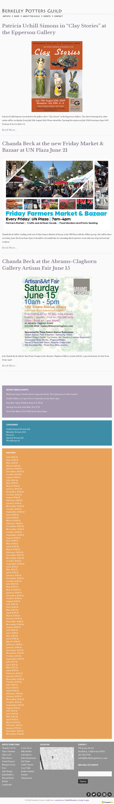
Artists (6, 16)
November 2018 (14, 624)
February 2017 (13, 673)
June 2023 (11, 515)
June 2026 (11, 460)
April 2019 (11, 613)
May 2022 (11, 543)
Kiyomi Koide (8, 778)
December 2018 (13, 621)
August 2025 (12, 477)
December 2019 (13, 595)
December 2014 (13, 731)
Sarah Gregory (8, 761)
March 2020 (12, 590)
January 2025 (12, 489)
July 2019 (10, 604)
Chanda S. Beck (8, 748)
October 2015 (12, 702)
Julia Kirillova (8, 775)
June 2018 (11, 633)
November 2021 (14, 558)
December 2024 (13, 492)
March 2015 (11, 722)
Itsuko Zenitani (27, 771)
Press (8, 435)
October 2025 (12, 474)
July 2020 (11, 584)
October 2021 (12, 561)
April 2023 (11, 518)
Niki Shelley (26, 751)
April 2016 (11, 691)
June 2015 (11, 714)
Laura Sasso (26, 748)
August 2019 (12, 601)
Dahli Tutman (27, 765)
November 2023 (14, 506)
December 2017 (13, 650)
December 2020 (14, 578)
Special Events (13, 438)
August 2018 (12, 627)
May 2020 (11, 587)
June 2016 (11, 688)
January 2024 (12, 503)
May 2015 (10, 716)
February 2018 (13, 644)
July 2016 (10, 685)
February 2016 (13, 693)
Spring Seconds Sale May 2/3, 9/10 (23, 407)
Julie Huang (7, 771)
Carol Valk (25, 768)
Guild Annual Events (16, 429)
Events (47, 16)
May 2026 (11, 463)
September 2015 (14, 705)
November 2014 (13, 734)
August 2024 (12, 497)
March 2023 (12, 520)
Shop (16, 16)
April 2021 (11, 572)
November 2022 (14, 529)
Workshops (11, 440)
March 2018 (12, 641)
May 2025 (11, 483)
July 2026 (11, 457)
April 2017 (11, 670)
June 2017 (11, 665)
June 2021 (11, 567)
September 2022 (14, 535)
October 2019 (12, 598)
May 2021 (10, 569)
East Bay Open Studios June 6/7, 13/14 (24, 403)
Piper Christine (8, 751)
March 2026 (12, 466)
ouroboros (59, 800)
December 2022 (13, 526)
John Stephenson (28, 758)
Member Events (14, 432)
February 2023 (13, 523)
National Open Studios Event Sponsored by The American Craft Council (41, 394)
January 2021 (12, 575)
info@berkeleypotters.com (92, 758)
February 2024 (13, 500)
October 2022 (12, 532)
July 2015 (10, 711)
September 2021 (14, 564)
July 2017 (10, 662)
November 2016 (14, 679)
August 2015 (12, 708)
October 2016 (12, 682)
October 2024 (12, 495)
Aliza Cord (6, 755)
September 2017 (14, 659)
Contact (58, 16)
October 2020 (12, 581)
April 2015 (11, 719)
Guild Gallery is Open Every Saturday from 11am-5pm (33, 398)
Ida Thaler (25, 761)
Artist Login (84, 800)
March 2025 (12, 486)
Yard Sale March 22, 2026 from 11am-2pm (26, 411)
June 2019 (11, 607)
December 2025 (13, 471)
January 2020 (13, 593)
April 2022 (11, 546)
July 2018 (10, 630)
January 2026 (12, 468)
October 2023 (12, 509)
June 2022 (11, 541)
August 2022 (12, 538)
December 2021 (13, 555)
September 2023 (14, 512)
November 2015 (13, 699)
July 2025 (10, 480)
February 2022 (13, 552)
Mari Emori (7, 758)
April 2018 (11, 639)
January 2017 (12, 676)
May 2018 (10, 636)
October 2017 (12, 656)
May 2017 (10, 667)
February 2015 (13, 725)
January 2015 (12, 728)
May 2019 (10, 610)
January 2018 (12, 647)
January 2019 (12, 618)
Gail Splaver (26, 755)
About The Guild (31, 16)
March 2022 (12, 549)
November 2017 (13, 653)
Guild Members (71, 800)
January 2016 (12, 696)
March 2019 (12, 616)
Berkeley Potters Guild (32, 6)
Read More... (9, 129)
